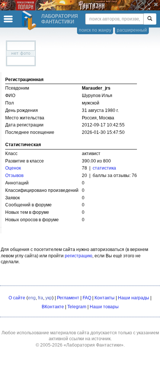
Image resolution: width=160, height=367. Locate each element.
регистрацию (78, 255)
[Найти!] (149, 19)
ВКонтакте (53, 306)
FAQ (87, 297)
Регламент (68, 297)
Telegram (76, 306)
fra (40, 297)
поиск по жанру (95, 30)
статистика (104, 168)
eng (32, 297)
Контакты (105, 297)
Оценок (13, 168)
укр (48, 297)
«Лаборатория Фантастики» (94, 345)
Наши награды (133, 297)
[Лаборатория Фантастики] (30, 20)
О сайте (17, 297)
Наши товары (104, 306)
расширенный (132, 30)
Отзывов (14, 175)
